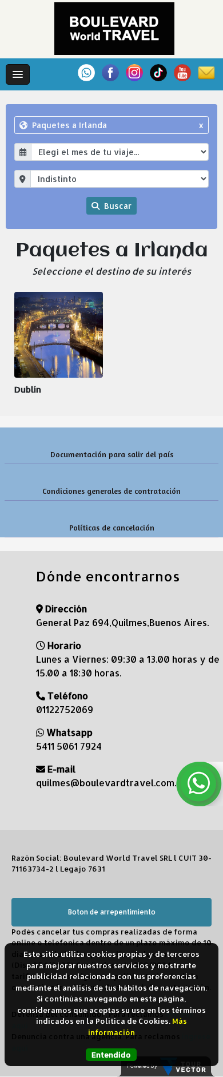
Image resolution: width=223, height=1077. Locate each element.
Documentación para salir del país (111, 454)
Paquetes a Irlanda (117, 125)
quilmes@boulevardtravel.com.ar (111, 783)
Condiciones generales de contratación (111, 491)
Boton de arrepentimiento (112, 912)
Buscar (117, 206)
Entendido (111, 1054)
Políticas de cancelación (111, 527)
